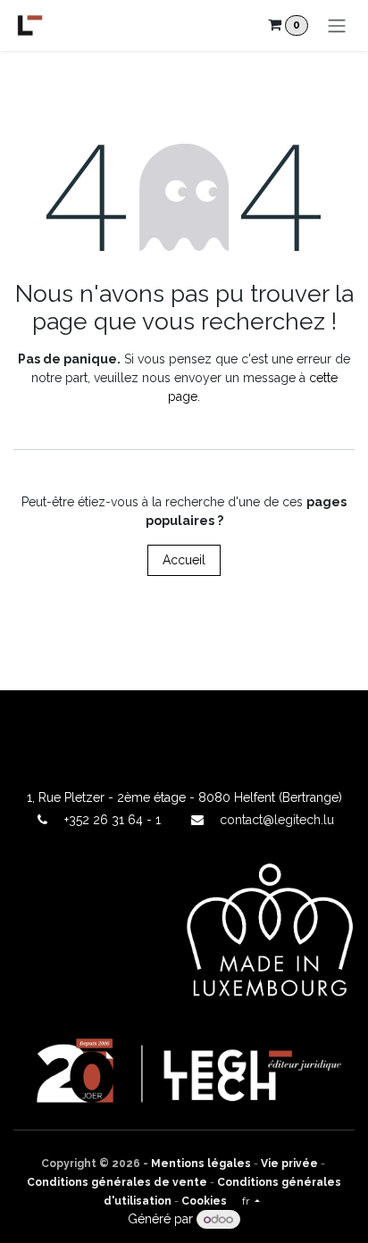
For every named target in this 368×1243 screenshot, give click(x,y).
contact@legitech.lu (277, 820)
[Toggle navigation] (337, 25)
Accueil (184, 560)
